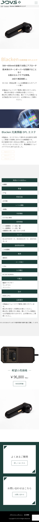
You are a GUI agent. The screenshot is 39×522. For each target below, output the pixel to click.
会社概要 (26, 515)
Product (6, 6)
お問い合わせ (19, 494)
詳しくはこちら (19, 463)
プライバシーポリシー (16, 515)
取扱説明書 (20, 383)
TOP (2, 6)
